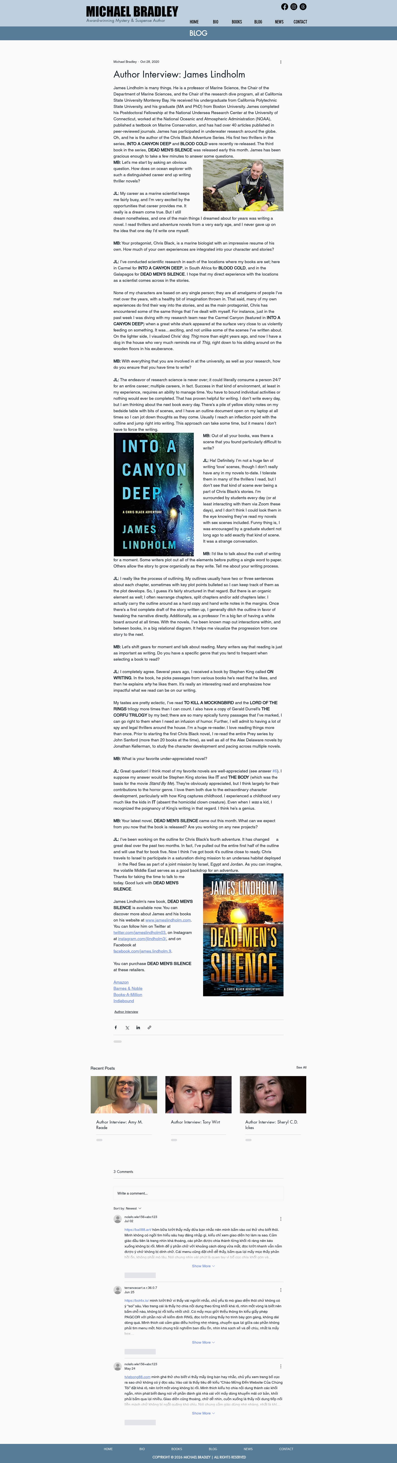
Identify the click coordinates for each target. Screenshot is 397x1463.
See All (301, 1067)
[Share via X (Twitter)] (127, 1027)
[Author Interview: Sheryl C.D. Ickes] (273, 1094)
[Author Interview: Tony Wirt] (198, 1094)
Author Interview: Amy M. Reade (119, 1124)
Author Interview (126, 1012)
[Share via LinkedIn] (138, 1027)
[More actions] (281, 61)
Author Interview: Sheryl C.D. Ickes (271, 1124)
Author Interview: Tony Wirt (195, 1122)
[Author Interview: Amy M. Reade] (124, 1094)
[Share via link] (149, 1027)
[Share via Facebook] (115, 1027)
